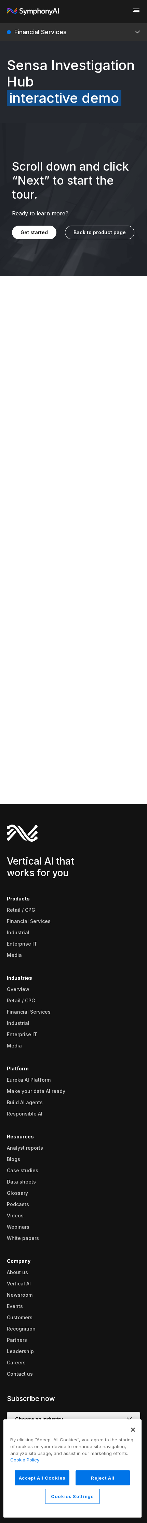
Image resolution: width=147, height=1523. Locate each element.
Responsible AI (24, 1114)
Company (18, 1261)
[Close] (133, 1429)
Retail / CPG (21, 910)
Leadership (20, 1351)
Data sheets (21, 1182)
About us (17, 1272)
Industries (19, 978)
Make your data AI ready (36, 1091)
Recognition (21, 1329)
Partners (17, 1340)
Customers (19, 1317)
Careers (16, 1362)
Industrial (18, 932)
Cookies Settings (72, 1496)
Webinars (18, 1227)
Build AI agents (25, 1102)
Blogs (13, 1159)
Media (14, 955)
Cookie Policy (24, 1459)
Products (18, 898)
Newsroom (19, 1295)
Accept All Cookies (42, 1478)
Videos (15, 1215)
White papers (23, 1238)
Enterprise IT (22, 944)
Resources (20, 1136)
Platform (18, 1068)
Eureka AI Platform (29, 1080)
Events (15, 1306)
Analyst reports (25, 1148)
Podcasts (18, 1204)
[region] (72, 1468)
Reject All (103, 1478)
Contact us (20, 1374)
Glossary (17, 1193)
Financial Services (29, 921)
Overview (18, 989)
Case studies (22, 1170)
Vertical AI (19, 1283)
